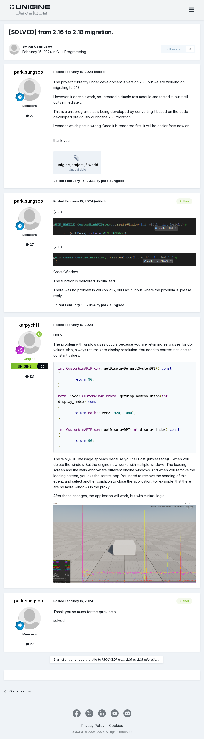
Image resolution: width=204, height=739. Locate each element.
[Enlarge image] (124, 226)
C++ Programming (71, 52)
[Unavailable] (124, 542)
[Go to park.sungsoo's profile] (14, 49)
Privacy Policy (92, 725)
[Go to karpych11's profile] (29, 342)
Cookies (116, 725)
